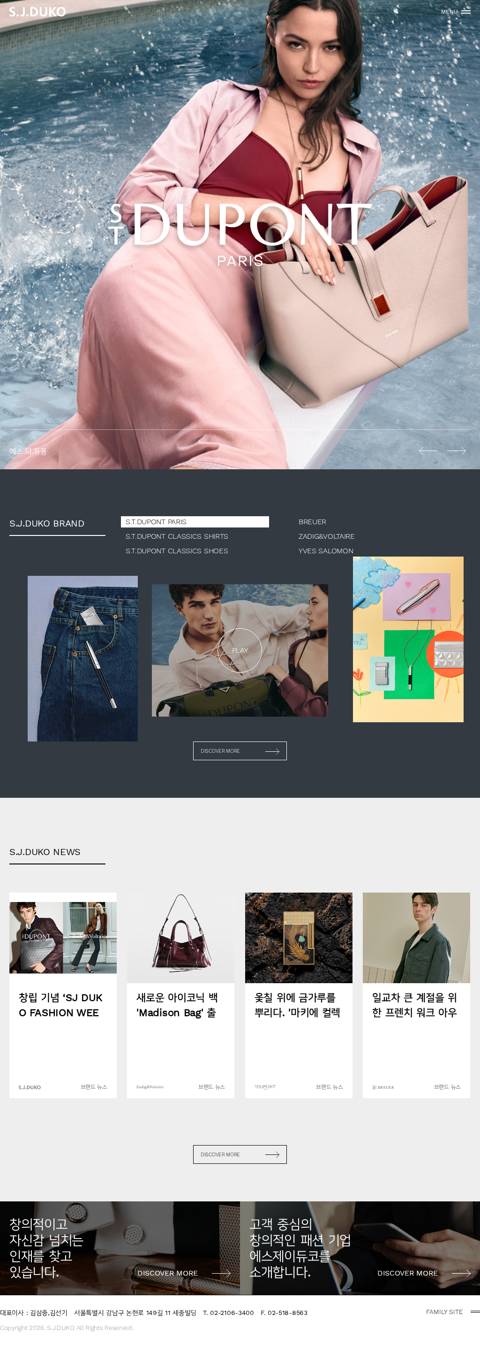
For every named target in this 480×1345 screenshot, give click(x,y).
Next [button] (456, 450)
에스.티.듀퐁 (240, 234)
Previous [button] (428, 450)
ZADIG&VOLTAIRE (327, 536)
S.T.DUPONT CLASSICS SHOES (177, 550)
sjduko (37, 11)
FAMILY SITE (444, 1311)
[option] (240, 234)
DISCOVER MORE (220, 751)
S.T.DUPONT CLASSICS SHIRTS (177, 536)
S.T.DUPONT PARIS (156, 521)
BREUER (312, 521)
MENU (449, 11)
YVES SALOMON (326, 550)
